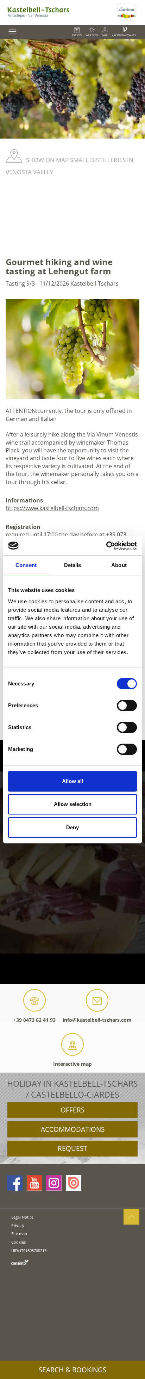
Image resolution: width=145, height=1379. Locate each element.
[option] (72, 89)
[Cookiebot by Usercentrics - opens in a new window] (106, 545)
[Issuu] (73, 1183)
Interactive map (72, 1064)
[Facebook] (15, 1183)
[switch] (127, 705)
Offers (72, 1110)
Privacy (17, 1225)
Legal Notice (22, 1217)
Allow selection (73, 804)
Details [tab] (72, 565)
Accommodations (73, 1129)
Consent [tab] (26, 565)
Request (72, 1148)
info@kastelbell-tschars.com (97, 1020)
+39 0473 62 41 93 (34, 1020)
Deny (72, 827)
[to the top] (131, 1217)
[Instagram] (54, 1183)
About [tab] (119, 565)
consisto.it (20, 1262)
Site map (19, 1233)
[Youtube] (34, 1183)
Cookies (18, 1242)
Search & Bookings (72, 1369)
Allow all (72, 781)
